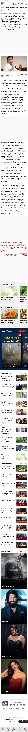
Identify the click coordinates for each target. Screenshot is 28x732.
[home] (1, 7)
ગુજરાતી (21, 1)
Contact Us (5, 708)
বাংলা (25, 1)
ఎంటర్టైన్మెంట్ (12, 7)
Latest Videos (6, 463)
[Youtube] (7, 255)
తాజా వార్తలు (6, 7)
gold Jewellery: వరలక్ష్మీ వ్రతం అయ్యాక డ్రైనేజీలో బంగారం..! (10, 365)
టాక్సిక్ (3, 10)
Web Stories (6, 551)
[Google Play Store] (9, 721)
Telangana (11, 13)
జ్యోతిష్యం (15, 10)
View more (21, 331)
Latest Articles (6, 373)
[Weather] (16, 4)
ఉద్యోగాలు (9, 10)
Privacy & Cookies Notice (19, 711)
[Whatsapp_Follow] (15, 255)
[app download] (12, 4)
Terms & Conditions (14, 713)
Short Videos (7, 331)
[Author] (2, 75)
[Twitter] (14, 705)
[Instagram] (17, 705)
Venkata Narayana (9, 74)
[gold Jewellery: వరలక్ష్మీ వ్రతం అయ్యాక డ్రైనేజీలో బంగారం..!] (11, 350)
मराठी (16, 1)
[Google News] (24, 705)
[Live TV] (22, 4)
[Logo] (2, 3)
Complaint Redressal (6, 711)
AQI (19, 3)
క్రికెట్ (17, 7)
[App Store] (18, 722)
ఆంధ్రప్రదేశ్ (22, 7)
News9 (2, 1)
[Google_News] (11, 255)
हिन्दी (6, 1)
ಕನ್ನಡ (12, 1)
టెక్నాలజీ (20, 10)
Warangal (17, 13)
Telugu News (4, 13)
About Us (11, 708)
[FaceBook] (11, 705)
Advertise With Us (19, 708)
